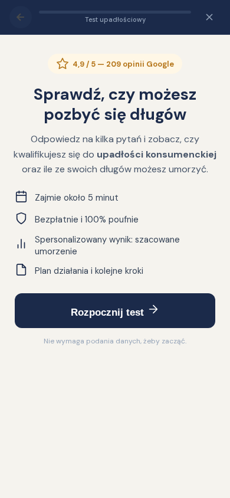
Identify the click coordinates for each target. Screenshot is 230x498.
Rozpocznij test (109, 312)
